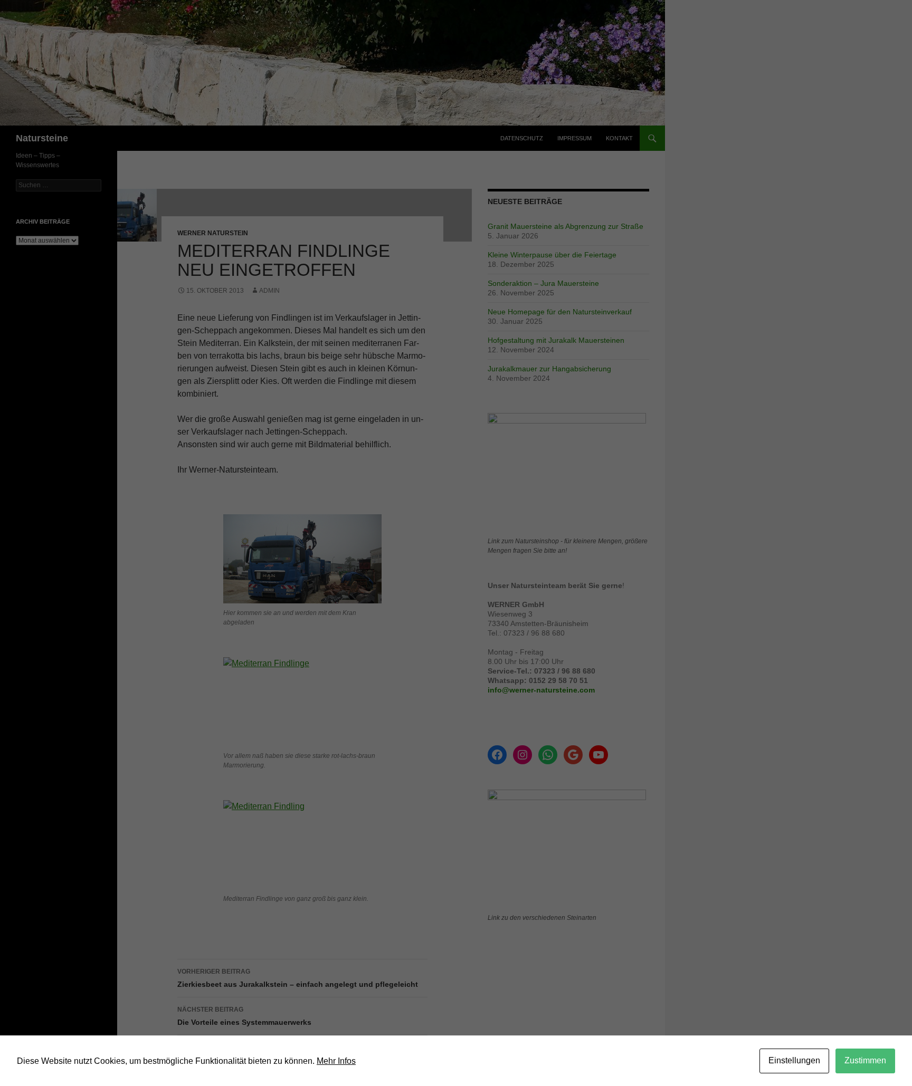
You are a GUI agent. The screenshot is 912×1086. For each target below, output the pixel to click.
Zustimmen (865, 1060)
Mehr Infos (336, 1060)
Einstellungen (794, 1060)
